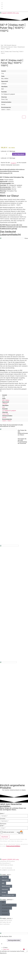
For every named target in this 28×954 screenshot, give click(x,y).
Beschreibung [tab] (4, 169)
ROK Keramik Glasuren (10, 45)
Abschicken (4, 836)
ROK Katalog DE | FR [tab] (6, 173)
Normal (4, 417)
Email (2, 825)
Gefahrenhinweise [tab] (13, 171)
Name (2, 813)
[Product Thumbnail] (24, 117)
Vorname (2, 818)
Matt (3, 407)
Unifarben (4, 403)
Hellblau (7, 400)
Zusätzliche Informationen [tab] (17, 169)
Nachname (3, 823)
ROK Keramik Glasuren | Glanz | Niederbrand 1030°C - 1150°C (13, 47)
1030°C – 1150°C (6, 420)
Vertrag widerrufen (14, 940)
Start (2, 45)
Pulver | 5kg (5, 414)
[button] (14, 11)
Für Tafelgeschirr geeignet (9, 410)
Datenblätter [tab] (4, 171)
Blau (3, 400)
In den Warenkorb (18, 154)
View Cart (6, 949)
